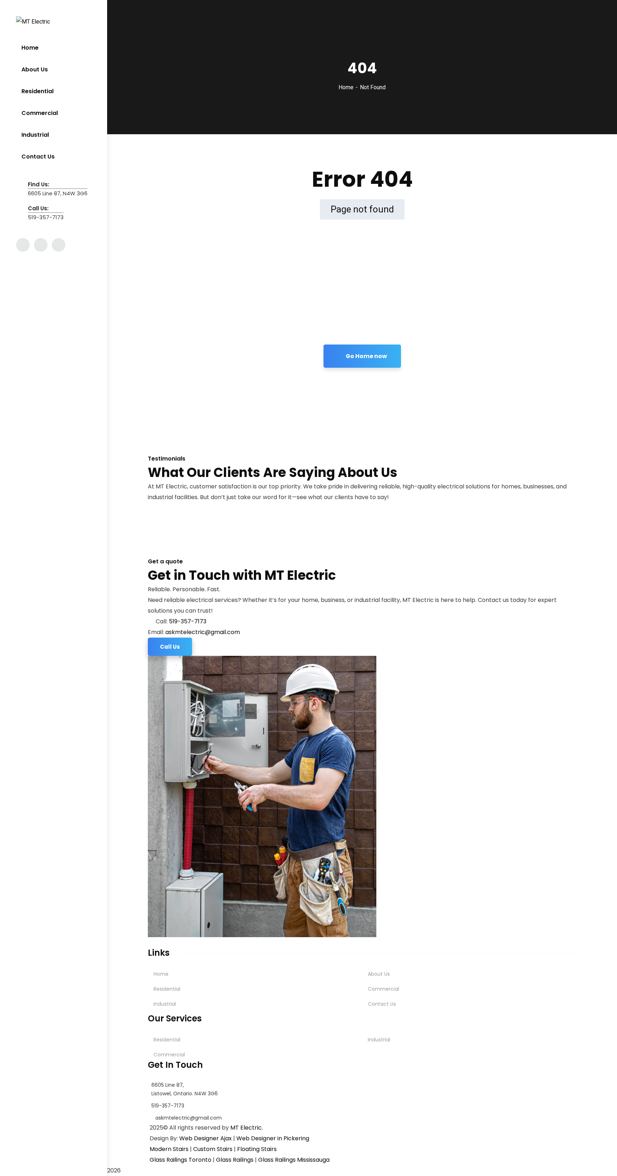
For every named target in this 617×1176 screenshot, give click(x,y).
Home (345, 87)
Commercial (383, 988)
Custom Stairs (212, 1149)
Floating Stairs (257, 1149)
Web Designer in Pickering (272, 1138)
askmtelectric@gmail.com (202, 632)
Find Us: (38, 184)
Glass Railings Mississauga (294, 1160)
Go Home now (366, 356)
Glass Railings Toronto (180, 1160)
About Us (379, 974)
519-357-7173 (187, 621)
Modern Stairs (169, 1149)
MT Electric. (246, 1128)
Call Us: (38, 208)
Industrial (165, 1003)
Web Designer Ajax (205, 1138)
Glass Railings (235, 1160)
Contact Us (382, 1003)
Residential (167, 988)
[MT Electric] (33, 21)
